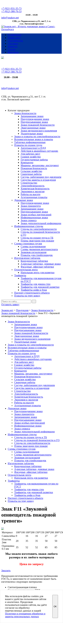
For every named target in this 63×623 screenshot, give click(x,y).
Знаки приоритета (31, 206)
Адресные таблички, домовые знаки (41, 263)
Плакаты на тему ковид (27, 295)
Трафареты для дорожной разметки (40, 287)
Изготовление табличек (27, 258)
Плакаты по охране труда (28, 145)
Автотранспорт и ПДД (33, 148)
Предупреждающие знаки (35, 119)
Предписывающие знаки (34, 122)
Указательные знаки (32, 133)
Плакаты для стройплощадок (37, 255)
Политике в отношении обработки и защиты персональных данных (25, 615)
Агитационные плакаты (34, 197)
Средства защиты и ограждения (38, 180)
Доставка (13, 43)
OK (55, 606)
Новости (12, 46)
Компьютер (27, 162)
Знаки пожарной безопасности (38, 125)
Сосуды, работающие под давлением (41, 177)
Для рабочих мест (30, 153)
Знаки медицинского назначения (39, 130)
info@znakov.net (10, 17)
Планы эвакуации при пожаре (37, 240)
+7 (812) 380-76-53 (11, 11)
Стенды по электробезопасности (39, 229)
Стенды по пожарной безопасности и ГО (37, 440)
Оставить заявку (10, 304)
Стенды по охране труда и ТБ (37, 237)
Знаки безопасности (25, 113)
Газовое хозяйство (31, 156)
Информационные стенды (28, 226)
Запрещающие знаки (32, 116)
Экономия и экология (32, 191)
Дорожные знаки (23, 200)
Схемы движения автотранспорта (39, 249)
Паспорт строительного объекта (32, 292)
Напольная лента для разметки (37, 272)
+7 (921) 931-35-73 (11, 8)
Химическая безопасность (35, 188)
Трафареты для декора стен (35, 284)
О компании (14, 34)
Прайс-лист (14, 37)
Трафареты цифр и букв (34, 290)
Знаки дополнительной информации (41, 223)
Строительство (29, 182)
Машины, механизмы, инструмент (40, 165)
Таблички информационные (30, 142)
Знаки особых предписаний (36, 214)
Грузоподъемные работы (34, 159)
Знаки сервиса (29, 220)
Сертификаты (15, 40)
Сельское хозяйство (31, 171)
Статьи (12, 49)
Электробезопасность (32, 185)
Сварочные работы (31, 174)
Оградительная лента (26, 269)
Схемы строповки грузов (28, 243)
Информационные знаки (34, 217)
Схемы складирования (33, 246)
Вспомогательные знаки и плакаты (33, 139)
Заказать (5, 570)
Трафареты (20, 275)
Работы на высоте (30, 194)
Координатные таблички (34, 261)
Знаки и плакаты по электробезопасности (37, 136)
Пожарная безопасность (34, 168)
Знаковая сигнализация (33, 252)
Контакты (13, 52)
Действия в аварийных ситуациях (39, 151)
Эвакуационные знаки (33, 127)
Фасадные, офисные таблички (37, 266)
